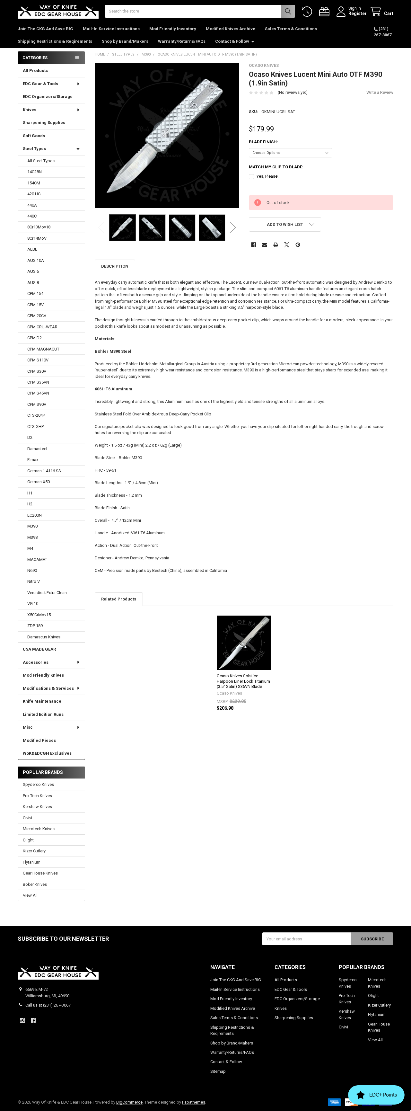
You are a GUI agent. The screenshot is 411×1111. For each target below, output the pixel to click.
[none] (167, 135)
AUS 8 (33, 282)
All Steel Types (41, 160)
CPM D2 (34, 337)
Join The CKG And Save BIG (45, 28)
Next (232, 227)
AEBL (32, 249)
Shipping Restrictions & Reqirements (55, 41)
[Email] (264, 244)
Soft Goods (34, 135)
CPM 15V (35, 304)
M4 (30, 548)
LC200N (34, 515)
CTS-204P (36, 415)
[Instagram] (22, 1020)
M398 (32, 537)
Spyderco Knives (38, 784)
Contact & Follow (232, 41)
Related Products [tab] (118, 599)
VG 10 (32, 603)
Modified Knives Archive (230, 28)
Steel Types (34, 148)
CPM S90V (36, 404)
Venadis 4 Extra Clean (47, 592)
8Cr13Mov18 (38, 227)
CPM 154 (35, 293)
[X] (286, 244)
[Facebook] (253, 244)
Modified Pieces (39, 740)
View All (30, 895)
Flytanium (31, 862)
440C (32, 216)
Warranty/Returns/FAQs (182, 41)
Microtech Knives (39, 828)
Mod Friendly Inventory (172, 28)
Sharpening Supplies (44, 122)
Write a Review (379, 92)
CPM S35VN (38, 382)
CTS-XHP (35, 426)
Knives (29, 109)
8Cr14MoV (37, 238)
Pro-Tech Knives (37, 795)
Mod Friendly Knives (43, 675)
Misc (28, 727)
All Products (35, 70)
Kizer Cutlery (34, 851)
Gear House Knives (40, 873)
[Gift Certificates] (326, 12)
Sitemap (218, 1071)
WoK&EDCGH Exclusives (47, 753)
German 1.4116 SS (44, 470)
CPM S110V (37, 360)
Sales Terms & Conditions (291, 28)
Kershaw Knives (37, 806)
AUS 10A (35, 260)
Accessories (35, 662)
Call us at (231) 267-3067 (48, 1005)
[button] (285, 224)
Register (357, 13)
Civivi (27, 817)
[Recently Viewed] (308, 12)
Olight (28, 840)
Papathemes (193, 1102)
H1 (29, 493)
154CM (33, 183)
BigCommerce (129, 1102)
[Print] (275, 244)
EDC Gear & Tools (40, 83)
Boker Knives (35, 884)
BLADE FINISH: (263, 141)
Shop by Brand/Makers (125, 41)
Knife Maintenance (42, 701)
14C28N (34, 171)
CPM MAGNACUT (43, 349)
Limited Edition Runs (43, 714)
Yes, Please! (267, 176)
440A (32, 205)
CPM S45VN (38, 393)
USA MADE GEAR (39, 649)
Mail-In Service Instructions (111, 28)
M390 (32, 526)
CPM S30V (36, 371)
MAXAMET (37, 559)
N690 (32, 570)
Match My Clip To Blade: (276, 166)
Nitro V (33, 581)
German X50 (38, 481)
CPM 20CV (36, 315)
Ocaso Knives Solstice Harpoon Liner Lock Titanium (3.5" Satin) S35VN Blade (243, 681)
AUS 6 (33, 271)
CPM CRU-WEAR (42, 326)
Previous (101, 227)
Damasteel (37, 448)
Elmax (32, 459)
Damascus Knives (43, 637)
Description (114, 266)
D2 (29, 437)
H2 (29, 504)
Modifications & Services (48, 688)
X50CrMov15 (39, 614)
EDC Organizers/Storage (48, 96)
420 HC (33, 193)
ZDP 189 (35, 625)
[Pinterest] (297, 244)
